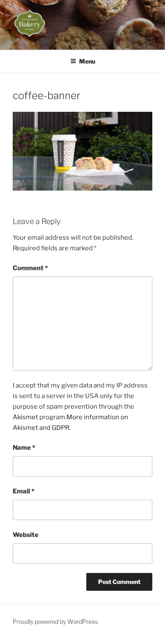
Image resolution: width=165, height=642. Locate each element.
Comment (30, 268)
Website (25, 535)
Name (24, 447)
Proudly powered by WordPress (55, 621)
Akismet (25, 417)
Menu (87, 61)
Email (23, 491)
